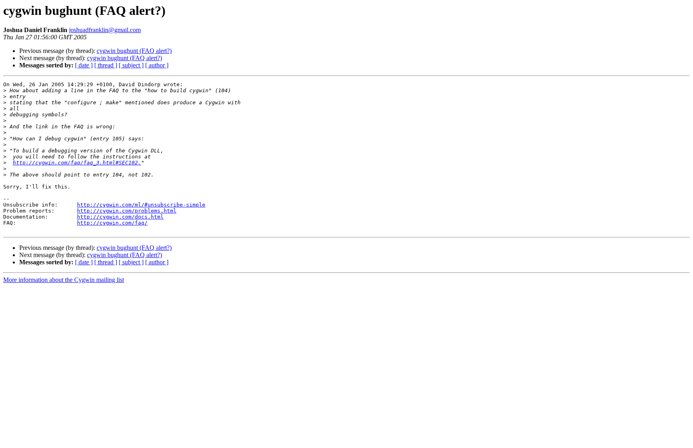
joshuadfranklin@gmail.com (105, 29)
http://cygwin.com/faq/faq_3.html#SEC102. (77, 163)
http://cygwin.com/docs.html (120, 217)
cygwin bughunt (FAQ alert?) (134, 50)
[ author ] (156, 65)
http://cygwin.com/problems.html (126, 211)
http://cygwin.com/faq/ (112, 223)
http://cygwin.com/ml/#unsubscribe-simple (141, 205)
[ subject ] (131, 65)
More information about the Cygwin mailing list (63, 279)
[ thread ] (105, 65)
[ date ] (84, 65)
